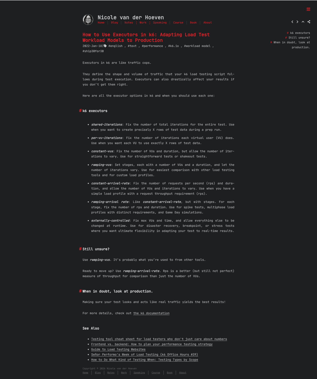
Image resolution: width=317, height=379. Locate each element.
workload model (198, 46)
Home (101, 22)
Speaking (159, 22)
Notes (128, 22)
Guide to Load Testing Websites (118, 349)
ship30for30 (94, 51)
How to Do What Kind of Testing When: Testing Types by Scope (144, 360)
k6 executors (300, 33)
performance (153, 46)
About (207, 22)
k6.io (174, 46)
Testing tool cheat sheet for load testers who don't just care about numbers (159, 339)
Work (143, 22)
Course (178, 22)
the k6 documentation (151, 313)
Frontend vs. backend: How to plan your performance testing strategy (152, 344)
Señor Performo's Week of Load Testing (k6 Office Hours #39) (144, 354)
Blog (114, 22)
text (133, 46)
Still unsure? (299, 37)
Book (193, 22)
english (116, 46)
